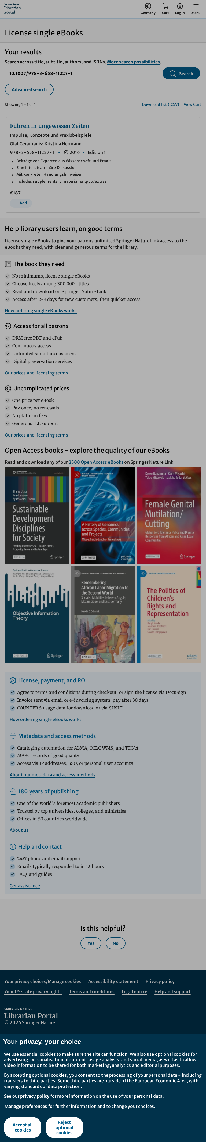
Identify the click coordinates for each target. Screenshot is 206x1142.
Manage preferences (26, 1106)
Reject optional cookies (64, 1127)
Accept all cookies (23, 1127)
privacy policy (34, 1096)
